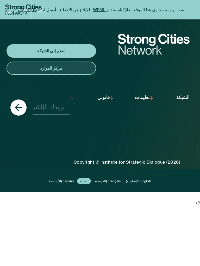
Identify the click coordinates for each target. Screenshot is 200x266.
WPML (99, 9)
